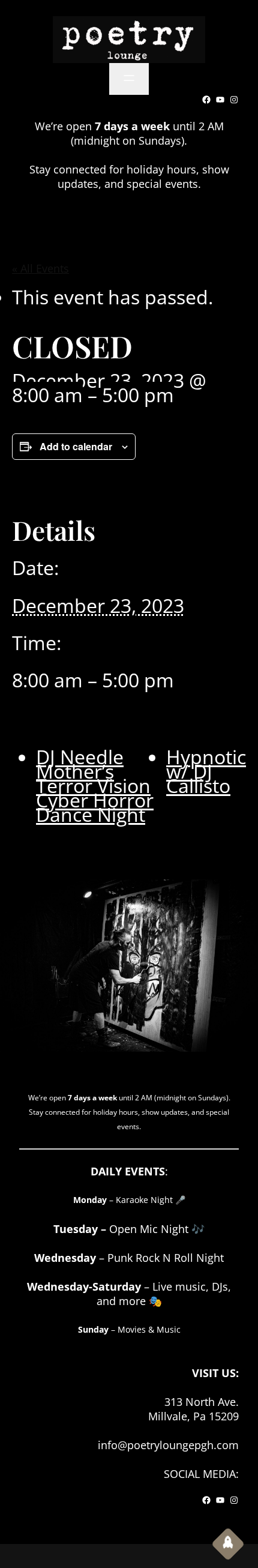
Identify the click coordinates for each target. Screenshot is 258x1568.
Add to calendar (76, 446)
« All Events (40, 268)
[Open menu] (129, 79)
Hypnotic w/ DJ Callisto (206, 771)
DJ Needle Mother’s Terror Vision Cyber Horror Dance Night (95, 785)
